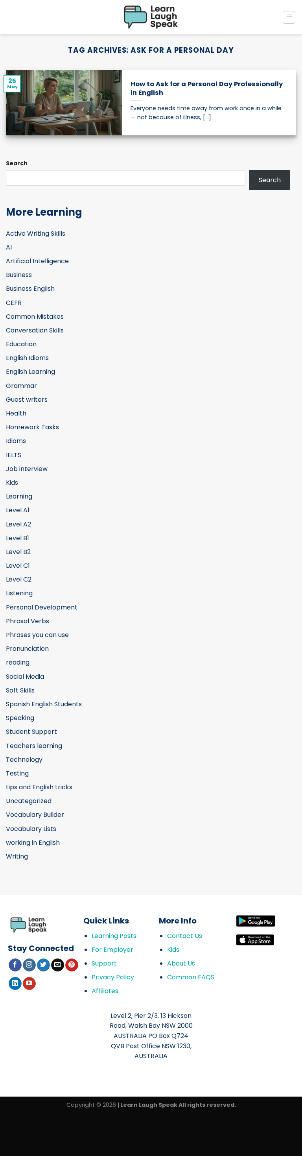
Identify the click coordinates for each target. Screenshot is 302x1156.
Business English (30, 288)
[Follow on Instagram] (29, 965)
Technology (24, 759)
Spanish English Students (44, 704)
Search (17, 163)
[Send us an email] (57, 965)
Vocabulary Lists (31, 828)
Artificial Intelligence (37, 261)
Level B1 (17, 538)
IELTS (13, 455)
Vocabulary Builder (35, 814)
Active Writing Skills (35, 233)
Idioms (16, 440)
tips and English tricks (39, 787)
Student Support (31, 731)
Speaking (20, 717)
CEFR (14, 302)
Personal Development (41, 607)
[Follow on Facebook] (15, 965)
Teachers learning (34, 745)
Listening (19, 593)
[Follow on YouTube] (29, 983)
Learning (19, 496)
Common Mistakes (35, 316)
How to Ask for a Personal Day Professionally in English (207, 88)
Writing (17, 856)
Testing (17, 773)
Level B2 (18, 551)
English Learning (30, 371)
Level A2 (18, 524)
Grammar (21, 385)
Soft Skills (20, 690)
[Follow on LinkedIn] (15, 983)
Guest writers (27, 399)
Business (19, 274)
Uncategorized (29, 800)
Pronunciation (27, 648)
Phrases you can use (37, 634)
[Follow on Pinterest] (71, 965)
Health (16, 413)
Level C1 (18, 565)
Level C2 (18, 579)
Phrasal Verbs (27, 621)
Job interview (27, 468)
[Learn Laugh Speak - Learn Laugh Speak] (151, 17)
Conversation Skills (35, 330)
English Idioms (27, 357)
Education (21, 344)
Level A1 (17, 510)
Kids (12, 482)
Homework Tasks (32, 427)
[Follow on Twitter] (43, 965)
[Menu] (289, 17)
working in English (33, 842)
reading (17, 662)
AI (9, 247)
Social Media (25, 676)
